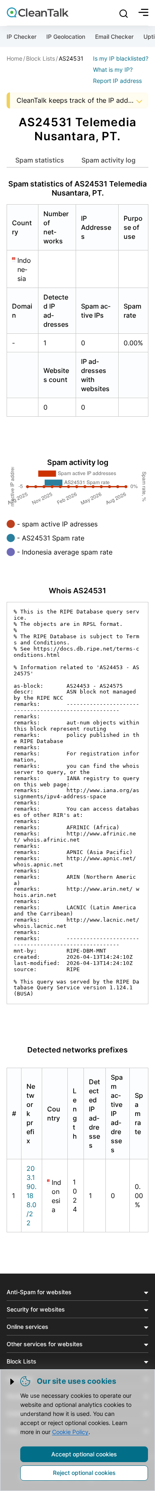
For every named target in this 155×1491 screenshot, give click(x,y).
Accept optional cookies (84, 1454)
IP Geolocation (65, 36)
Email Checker (114, 36)
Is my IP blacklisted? (120, 58)
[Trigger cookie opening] (13, 1382)
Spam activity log (108, 160)
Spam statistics (39, 160)
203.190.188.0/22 (31, 1195)
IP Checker (21, 36)
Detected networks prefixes (77, 1049)
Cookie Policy (70, 1431)
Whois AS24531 (77, 590)
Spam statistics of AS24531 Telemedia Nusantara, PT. (77, 188)
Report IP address (117, 80)
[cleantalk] (38, 12)
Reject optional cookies (84, 1472)
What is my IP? (113, 69)
